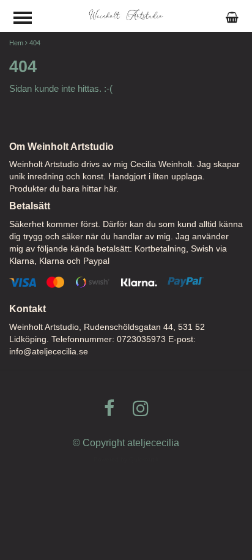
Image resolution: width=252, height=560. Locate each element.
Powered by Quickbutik (126, 459)
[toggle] (28, 19)
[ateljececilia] (126, 14)
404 (34, 43)
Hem (16, 43)
